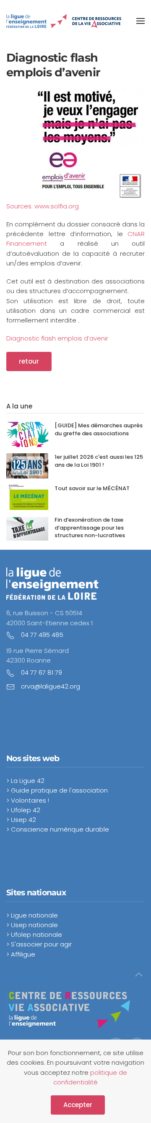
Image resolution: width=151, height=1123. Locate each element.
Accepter (77, 1104)
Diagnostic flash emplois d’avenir (57, 338)
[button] (140, 21)
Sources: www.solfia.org (42, 206)
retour (29, 361)
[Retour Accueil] (64, 21)
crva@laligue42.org (50, 686)
